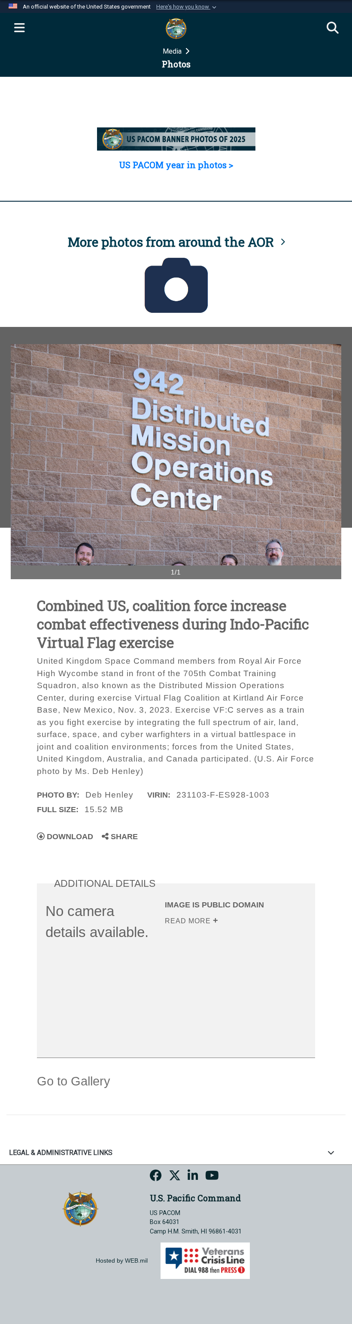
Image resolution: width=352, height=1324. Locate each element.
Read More (189, 921)
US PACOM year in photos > (176, 164)
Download (69, 836)
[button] (187, 7)
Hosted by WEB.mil (122, 1260)
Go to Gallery (73, 1081)
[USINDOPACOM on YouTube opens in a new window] (212, 1177)
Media (173, 51)
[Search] (333, 28)
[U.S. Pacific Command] (80, 1208)
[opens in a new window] (156, 1177)
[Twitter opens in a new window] (175, 1177)
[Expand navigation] (19, 28)
